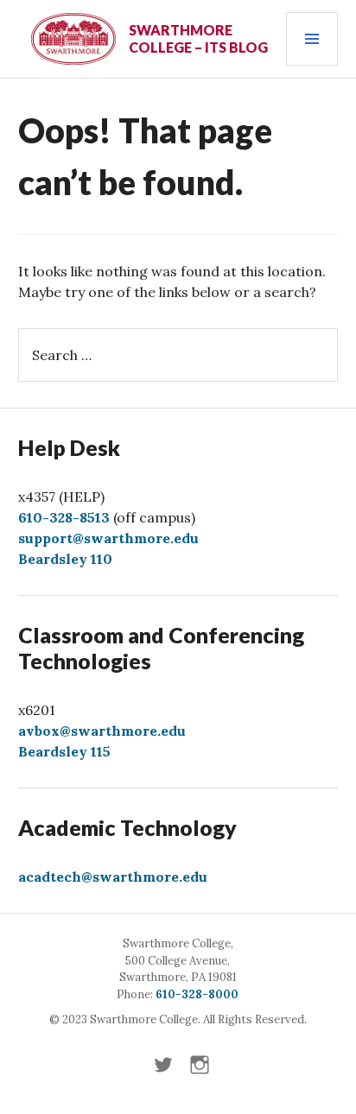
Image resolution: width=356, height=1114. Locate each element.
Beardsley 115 (64, 751)
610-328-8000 (197, 994)
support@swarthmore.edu (108, 538)
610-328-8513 (64, 517)
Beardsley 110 (65, 558)
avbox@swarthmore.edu (102, 730)
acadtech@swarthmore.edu (112, 876)
